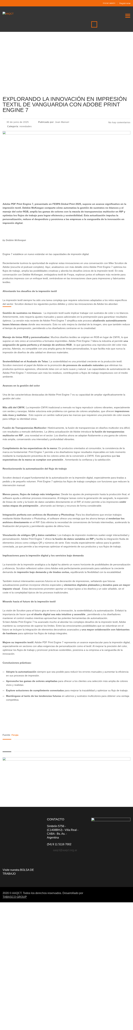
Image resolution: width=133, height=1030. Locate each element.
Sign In (28, 1024)
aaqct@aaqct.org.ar (65, 850)
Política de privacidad (104, 986)
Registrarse (124, 3)
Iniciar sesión (109, 3)
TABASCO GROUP (15, 896)
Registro (19, 1024)
